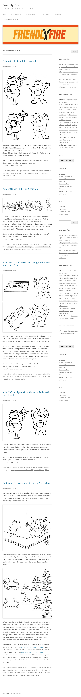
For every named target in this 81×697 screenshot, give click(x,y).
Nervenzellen (26, 249)
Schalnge (15, 675)
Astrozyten (10, 247)
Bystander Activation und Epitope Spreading (26, 483)
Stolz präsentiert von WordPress (12, 693)
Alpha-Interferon (20, 670)
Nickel (44, 376)
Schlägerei (22, 675)
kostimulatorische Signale (40, 173)
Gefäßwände (39, 247)
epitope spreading (25, 672)
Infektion (34, 672)
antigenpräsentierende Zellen (22, 173)
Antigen (9, 173)
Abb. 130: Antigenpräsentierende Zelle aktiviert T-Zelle (26, 393)
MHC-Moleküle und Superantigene (33, 652)
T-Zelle (13, 176)
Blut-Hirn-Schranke (21, 247)
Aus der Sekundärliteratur (67, 179)
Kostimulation (10, 249)
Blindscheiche (44, 670)
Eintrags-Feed (63, 209)
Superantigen (30, 675)
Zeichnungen (34, 171)
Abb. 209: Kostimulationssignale (20, 61)
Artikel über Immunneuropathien (33, 647)
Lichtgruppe (62, 87)
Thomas (61, 137)
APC (31, 470)
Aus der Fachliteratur (65, 176)
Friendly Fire (11, 5)
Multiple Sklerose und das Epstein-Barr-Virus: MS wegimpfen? (68, 117)
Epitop (17, 672)
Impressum (57, 15)
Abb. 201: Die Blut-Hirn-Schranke (20, 188)
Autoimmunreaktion (26, 376)
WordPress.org (63, 214)
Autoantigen (15, 376)
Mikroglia (18, 249)
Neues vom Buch (39, 667)
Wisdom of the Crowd (65, 191)
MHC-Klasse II (37, 376)
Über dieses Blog (31, 15)
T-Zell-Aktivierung (39, 470)
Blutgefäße (30, 247)
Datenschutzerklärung (11, 19)
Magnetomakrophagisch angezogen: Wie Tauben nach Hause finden (68, 66)
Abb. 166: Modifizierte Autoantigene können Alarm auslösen (27, 264)
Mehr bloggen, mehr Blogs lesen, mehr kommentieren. (67, 139)
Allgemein (62, 174)
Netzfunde (62, 181)
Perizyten (34, 249)
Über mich (45, 15)
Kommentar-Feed (64, 212)
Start (4, 15)
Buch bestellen (16, 15)
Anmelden (62, 207)
